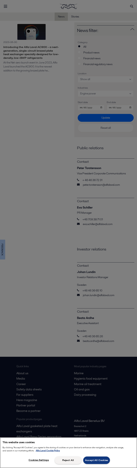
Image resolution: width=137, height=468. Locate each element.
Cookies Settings (39, 460)
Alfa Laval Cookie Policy (48, 450)
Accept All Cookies (96, 460)
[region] (68, 452)
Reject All (68, 460)
